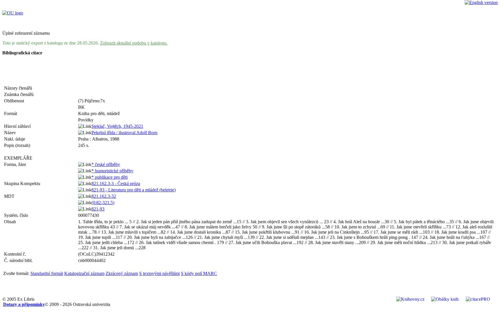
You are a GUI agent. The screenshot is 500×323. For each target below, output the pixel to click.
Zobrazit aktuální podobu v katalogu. (134, 42)
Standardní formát (46, 273)
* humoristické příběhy (112, 170)
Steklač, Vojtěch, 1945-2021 (117, 126)
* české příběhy (105, 164)
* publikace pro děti (109, 177)
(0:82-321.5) (102, 202)
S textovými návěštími (159, 273)
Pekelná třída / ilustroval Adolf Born (124, 132)
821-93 (97, 208)
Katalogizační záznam (84, 273)
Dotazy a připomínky (24, 304)
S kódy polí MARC (199, 273)
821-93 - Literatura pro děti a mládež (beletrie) (133, 189)
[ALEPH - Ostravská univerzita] (12, 12)
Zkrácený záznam (122, 273)
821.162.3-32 (103, 196)
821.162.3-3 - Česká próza (115, 183)
